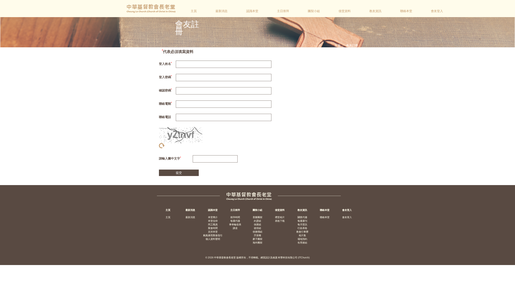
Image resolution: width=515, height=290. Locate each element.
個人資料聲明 (213, 239)
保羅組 (257, 224)
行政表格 (302, 228)
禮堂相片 (280, 217)
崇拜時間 (235, 217)
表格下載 (280, 221)
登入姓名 (165, 63)
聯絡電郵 (165, 103)
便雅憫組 (257, 231)
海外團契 (257, 242)
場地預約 (302, 239)
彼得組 (257, 228)
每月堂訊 (302, 224)
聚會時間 (213, 228)
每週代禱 (235, 221)
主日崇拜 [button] (283, 11)
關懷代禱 (302, 217)
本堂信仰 (213, 221)
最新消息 (221, 11)
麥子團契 (257, 239)
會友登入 (437, 11)
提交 (179, 172)
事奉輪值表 (235, 224)
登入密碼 (165, 77)
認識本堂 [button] (252, 11)
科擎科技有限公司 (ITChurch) (294, 257)
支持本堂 (213, 231)
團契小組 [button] (314, 11)
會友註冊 (352, 45)
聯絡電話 (165, 117)
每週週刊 (302, 221)
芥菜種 (257, 235)
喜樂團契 (257, 217)
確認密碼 (165, 90)
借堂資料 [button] (345, 11)
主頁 (194, 11)
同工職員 (213, 224)
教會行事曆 (302, 231)
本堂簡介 (213, 217)
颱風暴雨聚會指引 (212, 235)
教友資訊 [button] (375, 11)
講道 (235, 228)
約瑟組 (257, 221)
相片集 (302, 235)
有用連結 (302, 242)
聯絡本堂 (406, 11)
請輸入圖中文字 (170, 158)
